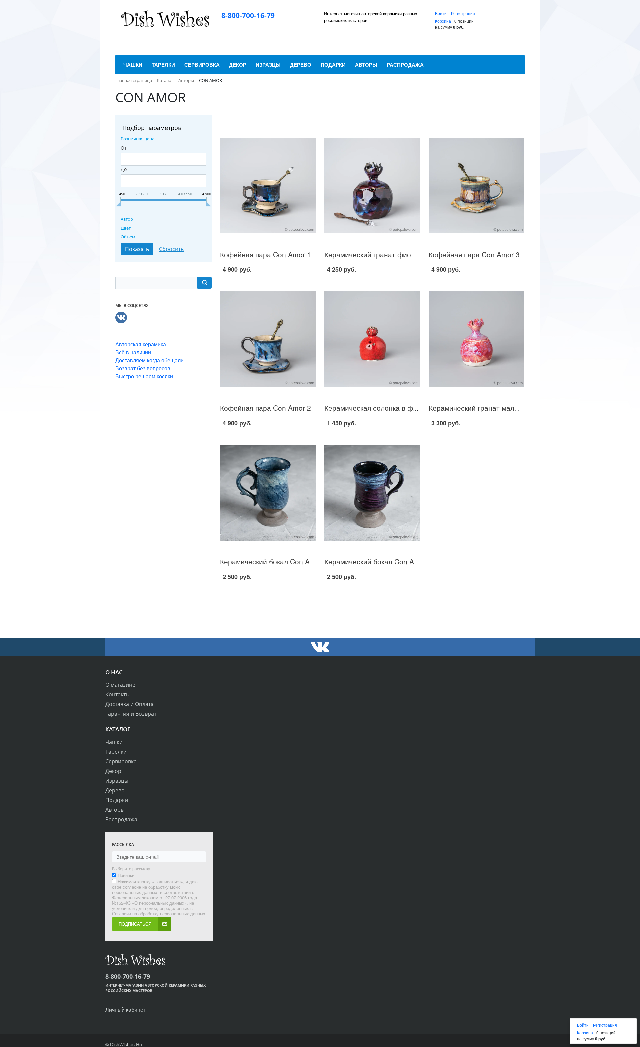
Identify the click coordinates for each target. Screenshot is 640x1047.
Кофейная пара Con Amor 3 (474, 254)
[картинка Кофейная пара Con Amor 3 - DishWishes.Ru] (476, 185)
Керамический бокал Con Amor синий (282, 561)
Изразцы (116, 780)
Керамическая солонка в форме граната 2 (394, 408)
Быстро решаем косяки (144, 376)
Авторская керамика (140, 344)
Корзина (443, 21)
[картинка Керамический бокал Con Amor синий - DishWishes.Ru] (268, 492)
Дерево (115, 790)
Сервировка (121, 761)
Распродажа (121, 819)
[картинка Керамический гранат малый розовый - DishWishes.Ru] (476, 338)
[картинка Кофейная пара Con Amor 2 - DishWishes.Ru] (268, 338)
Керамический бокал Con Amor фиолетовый (397, 561)
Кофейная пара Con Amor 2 (265, 408)
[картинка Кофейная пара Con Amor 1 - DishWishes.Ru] (268, 185)
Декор (113, 771)
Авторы (115, 809)
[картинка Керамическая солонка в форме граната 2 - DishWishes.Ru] (372, 338)
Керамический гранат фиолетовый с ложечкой (400, 254)
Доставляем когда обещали (149, 360)
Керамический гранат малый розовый (491, 408)
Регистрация (463, 13)
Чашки (114, 742)
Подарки (116, 800)
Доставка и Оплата (129, 704)
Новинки (126, 875)
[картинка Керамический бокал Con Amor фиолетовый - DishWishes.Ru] (372, 492)
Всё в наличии (133, 352)
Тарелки (116, 751)
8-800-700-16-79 (248, 15)
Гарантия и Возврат (130, 713)
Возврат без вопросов (142, 368)
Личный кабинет (125, 1009)
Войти (441, 13)
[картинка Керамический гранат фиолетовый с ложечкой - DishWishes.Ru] (372, 185)
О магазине (120, 684)
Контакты (117, 694)
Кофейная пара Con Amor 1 (265, 254)
